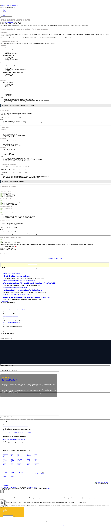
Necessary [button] (2, 499)
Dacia (4, 464)
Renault (28, 463)
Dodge (12, 452)
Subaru (36, 458)
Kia (18, 455)
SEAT (36, 452)
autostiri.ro (43, 473)
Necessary (4, 500)
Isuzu (12, 463)
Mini (27, 454)
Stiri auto (36, 473)
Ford (11, 456)
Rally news (5, 476)
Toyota (36, 461)
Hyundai (12, 460)
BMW (4, 458)
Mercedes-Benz (30, 452)
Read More (48, 488)
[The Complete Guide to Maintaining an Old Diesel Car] (3, 318)
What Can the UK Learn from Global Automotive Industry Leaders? (12, 322)
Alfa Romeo (5, 454)
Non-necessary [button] (3, 503)
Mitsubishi (29, 455)
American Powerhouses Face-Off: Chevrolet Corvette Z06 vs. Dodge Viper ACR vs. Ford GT (15, 426)
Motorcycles (5, 12)
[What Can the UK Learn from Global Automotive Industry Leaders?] (3, 324)
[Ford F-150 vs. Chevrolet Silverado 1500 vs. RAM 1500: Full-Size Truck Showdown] (3, 437)
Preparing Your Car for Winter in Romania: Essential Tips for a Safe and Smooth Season (15, 309)
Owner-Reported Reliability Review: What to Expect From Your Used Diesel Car (22, 290)
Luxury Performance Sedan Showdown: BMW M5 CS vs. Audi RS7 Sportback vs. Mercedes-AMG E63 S (17, 432)
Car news (5, 472)
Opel (28, 458)
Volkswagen (37, 463)
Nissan (28, 456)
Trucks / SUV (20, 472)
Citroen (4, 463)
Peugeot (28, 459)
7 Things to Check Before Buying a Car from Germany (16, 276)
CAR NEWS (5, 9)
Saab (28, 464)
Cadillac (4, 459)
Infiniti (12, 461)
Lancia (18, 458)
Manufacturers (6, 485)
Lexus (18, 460)
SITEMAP (29, 487)
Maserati (19, 463)
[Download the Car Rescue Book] (55, 258)
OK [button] (45, 488)
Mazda (18, 464)
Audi (4, 455)
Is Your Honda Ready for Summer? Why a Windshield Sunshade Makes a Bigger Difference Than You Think (29, 283)
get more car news (4, 301)
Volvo (36, 464)
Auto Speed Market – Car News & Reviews (8, 487)
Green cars (13, 472)
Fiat (11, 455)
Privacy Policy (34, 487)
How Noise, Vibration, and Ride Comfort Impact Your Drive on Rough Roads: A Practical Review (26, 297)
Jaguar (18, 452)
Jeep (18, 454)
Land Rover (19, 459)
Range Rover (29, 461)
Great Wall (13, 458)
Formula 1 (13, 476)
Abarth (4, 452)
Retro (4, 13)
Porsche (28, 460)
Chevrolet (5, 460)
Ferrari (12, 454)
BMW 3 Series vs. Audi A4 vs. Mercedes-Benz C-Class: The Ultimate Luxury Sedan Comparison (16, 328)
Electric (4, 10)
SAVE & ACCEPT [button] (4, 506)
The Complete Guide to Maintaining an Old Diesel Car (10, 316)
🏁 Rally (4, 11)
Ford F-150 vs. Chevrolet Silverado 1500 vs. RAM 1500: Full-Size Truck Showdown (14, 439)
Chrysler (4, 461)
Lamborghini (19, 456)
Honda (12, 459)
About (4, 15)
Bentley (4, 456)
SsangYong (37, 456)
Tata (35, 460)
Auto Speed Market (9, 22)
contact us (60, 525)
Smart (36, 455)
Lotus (18, 461)
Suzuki (36, 459)
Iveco (12, 464)
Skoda (36, 454)
